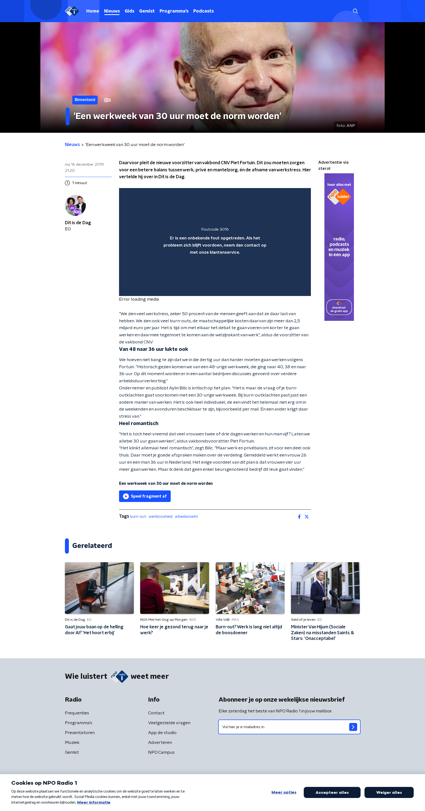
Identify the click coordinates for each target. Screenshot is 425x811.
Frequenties (77, 713)
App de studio (162, 733)
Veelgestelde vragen (169, 723)
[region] (215, 242)
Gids (129, 11)
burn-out (138, 516)
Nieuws (112, 11)
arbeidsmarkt (186, 516)
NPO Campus (161, 752)
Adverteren (160, 742)
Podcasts (203, 11)
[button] (355, 11)
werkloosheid (160, 516)
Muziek (72, 742)
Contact (156, 713)
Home (92, 11)
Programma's (174, 11)
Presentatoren (80, 733)
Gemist (147, 11)
